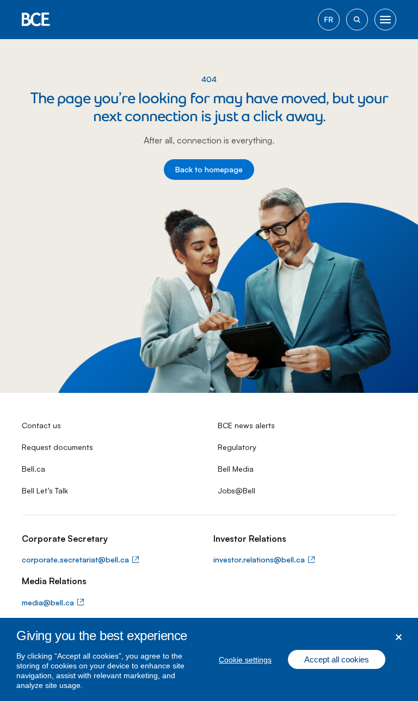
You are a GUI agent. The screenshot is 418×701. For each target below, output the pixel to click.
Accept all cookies (336, 659)
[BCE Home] (36, 19)
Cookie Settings (245, 659)
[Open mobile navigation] (385, 19)
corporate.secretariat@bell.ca (75, 559)
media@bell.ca (48, 602)
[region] (209, 659)
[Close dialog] (399, 637)
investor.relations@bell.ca (259, 559)
